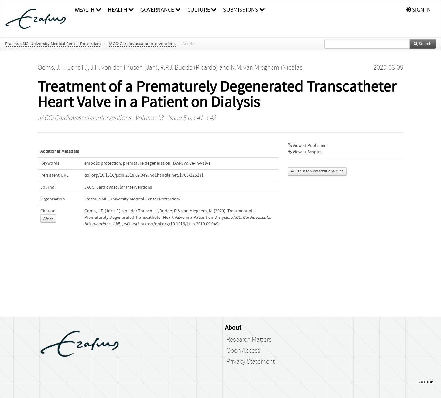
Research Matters (248, 340)
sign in (421, 9)
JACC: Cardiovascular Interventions (142, 43)
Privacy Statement (250, 361)
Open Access (243, 350)
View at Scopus (306, 152)
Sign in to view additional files (318, 171)
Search (425, 43)
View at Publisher (309, 145)
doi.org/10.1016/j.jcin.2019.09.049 (116, 175)
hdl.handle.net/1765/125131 (176, 175)
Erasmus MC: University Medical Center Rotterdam (53, 43)
